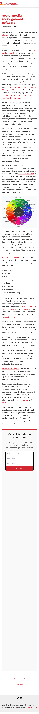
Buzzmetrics (26, 309)
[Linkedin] (21, 698)
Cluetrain (6, 35)
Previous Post (19, 679)
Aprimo (25, 400)
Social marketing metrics (12, 257)
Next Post (19, 685)
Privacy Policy (31, 708)
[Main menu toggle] (36, 4)
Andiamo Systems (29, 306)
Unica (19, 400)
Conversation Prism (26, 174)
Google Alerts (9, 317)
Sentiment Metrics (9, 309)
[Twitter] (18, 698)
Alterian (5, 403)
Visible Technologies (10, 369)
